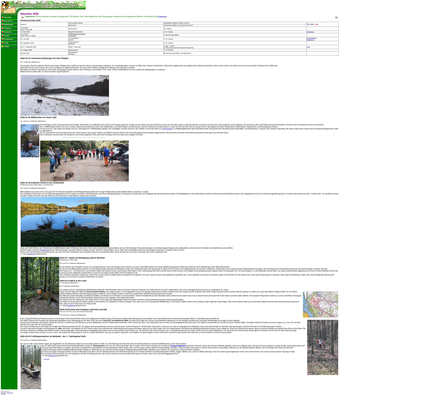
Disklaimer (3, 393)
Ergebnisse (162, 16)
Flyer (308, 47)
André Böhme (10, 392)
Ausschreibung (311, 38)
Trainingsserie (167, 129)
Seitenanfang (46, 359)
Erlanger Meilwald (177, 346)
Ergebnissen (45, 250)
